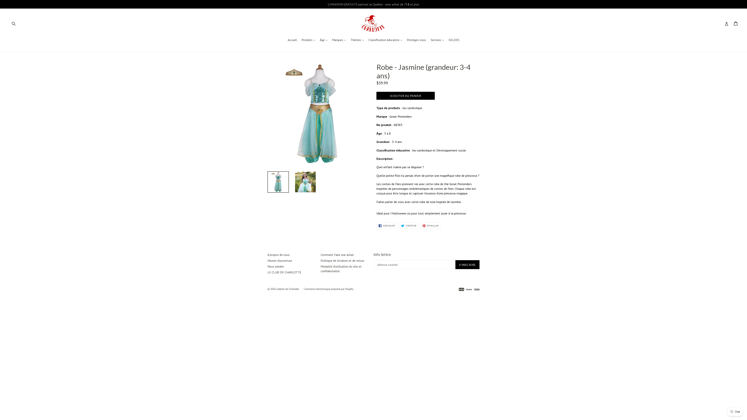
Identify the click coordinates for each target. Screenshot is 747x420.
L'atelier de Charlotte (288, 289)
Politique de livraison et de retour (342, 260)
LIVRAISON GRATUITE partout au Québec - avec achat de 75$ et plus (373, 4)
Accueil (292, 40)
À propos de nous (278, 255)
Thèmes (358, 40)
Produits (309, 40)
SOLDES (454, 40)
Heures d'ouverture (279, 260)
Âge (324, 40)
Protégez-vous (416, 40)
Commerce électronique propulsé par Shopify (328, 289)
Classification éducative (386, 40)
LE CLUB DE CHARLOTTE (284, 272)
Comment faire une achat (337, 255)
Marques (340, 40)
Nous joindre (275, 266)
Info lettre (382, 254)
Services (438, 40)
